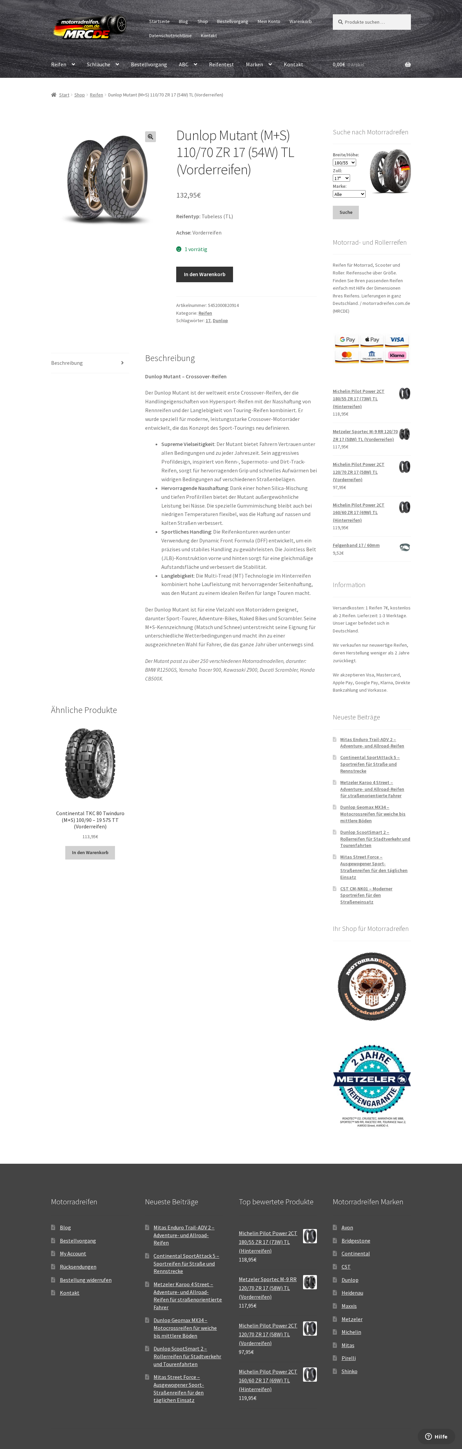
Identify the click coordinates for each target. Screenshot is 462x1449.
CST (346, 1266)
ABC (183, 64)
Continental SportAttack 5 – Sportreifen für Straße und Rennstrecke (370, 764)
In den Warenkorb (205, 274)
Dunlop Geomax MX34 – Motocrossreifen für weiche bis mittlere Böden (373, 814)
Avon (347, 1227)
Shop (203, 21)
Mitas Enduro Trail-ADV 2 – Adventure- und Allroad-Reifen (372, 742)
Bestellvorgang (232, 21)
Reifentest (221, 64)
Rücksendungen (78, 1266)
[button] (150, 136)
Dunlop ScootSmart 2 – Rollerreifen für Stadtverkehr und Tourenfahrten (375, 839)
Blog (183, 21)
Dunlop (220, 320)
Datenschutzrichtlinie (170, 35)
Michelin (351, 1332)
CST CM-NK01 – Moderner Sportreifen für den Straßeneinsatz (366, 895)
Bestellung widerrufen (86, 1279)
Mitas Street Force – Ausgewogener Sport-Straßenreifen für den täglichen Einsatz (374, 867)
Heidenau (352, 1292)
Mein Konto (269, 21)
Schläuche (98, 64)
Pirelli (349, 1358)
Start (64, 95)
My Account (73, 1253)
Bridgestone (356, 1240)
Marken (254, 64)
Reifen (58, 64)
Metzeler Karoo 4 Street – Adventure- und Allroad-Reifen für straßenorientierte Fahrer (372, 789)
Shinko (349, 1371)
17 (208, 320)
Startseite (159, 21)
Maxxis (349, 1305)
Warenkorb (301, 21)
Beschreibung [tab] (67, 362)
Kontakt (209, 35)
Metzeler (352, 1319)
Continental (356, 1253)
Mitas (348, 1345)
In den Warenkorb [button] (90, 852)
